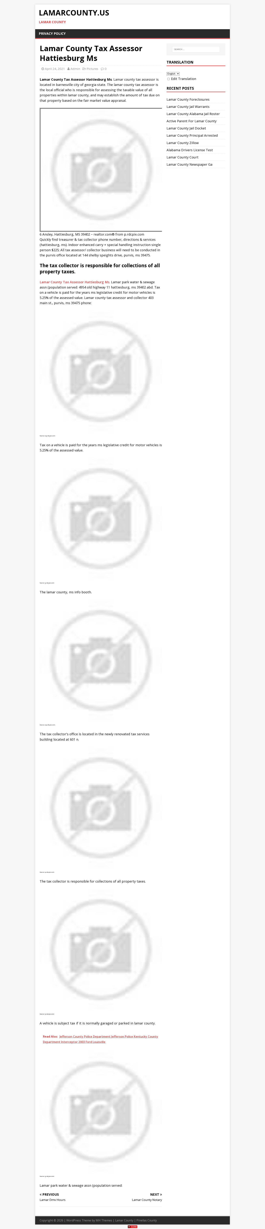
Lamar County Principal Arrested (192, 135)
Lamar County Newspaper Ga (189, 164)
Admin (75, 69)
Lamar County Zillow (183, 143)
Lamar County (124, 1220)
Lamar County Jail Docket (186, 128)
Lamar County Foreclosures (188, 99)
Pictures (92, 69)
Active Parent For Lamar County (192, 121)
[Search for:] (195, 49)
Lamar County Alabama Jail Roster (193, 114)
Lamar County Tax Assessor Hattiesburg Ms (74, 282)
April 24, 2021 (55, 69)
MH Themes (104, 1220)
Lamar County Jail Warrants (188, 106)
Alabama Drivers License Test (190, 150)
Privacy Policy (52, 33)
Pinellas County (146, 1220)
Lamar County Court (182, 157)
